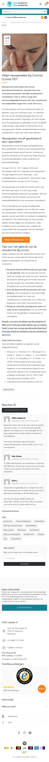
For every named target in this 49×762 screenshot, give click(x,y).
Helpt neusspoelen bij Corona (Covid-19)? (26, 22)
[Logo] (45, 17)
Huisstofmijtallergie (23, 521)
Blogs (4, 25)
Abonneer (24, 564)
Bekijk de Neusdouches (14, 240)
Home (4, 22)
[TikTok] (30, 733)
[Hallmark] (24, 743)
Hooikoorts (8, 521)
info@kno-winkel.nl (15, 647)
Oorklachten (34, 530)
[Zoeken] (45, 11)
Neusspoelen (9, 389)
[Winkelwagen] (45, 4)
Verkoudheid (15, 539)
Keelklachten (39, 521)
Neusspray (22, 530)
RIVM (8, 335)
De (15, 17)
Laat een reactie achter (15, 410)
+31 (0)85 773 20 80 (15, 640)
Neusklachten (31, 525)
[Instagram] (24, 733)
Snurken (41, 534)
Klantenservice (24, 607)
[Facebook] (19, 733)
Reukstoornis (29, 534)
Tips (5, 539)
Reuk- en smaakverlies (12, 534)
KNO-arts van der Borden (13, 525)
